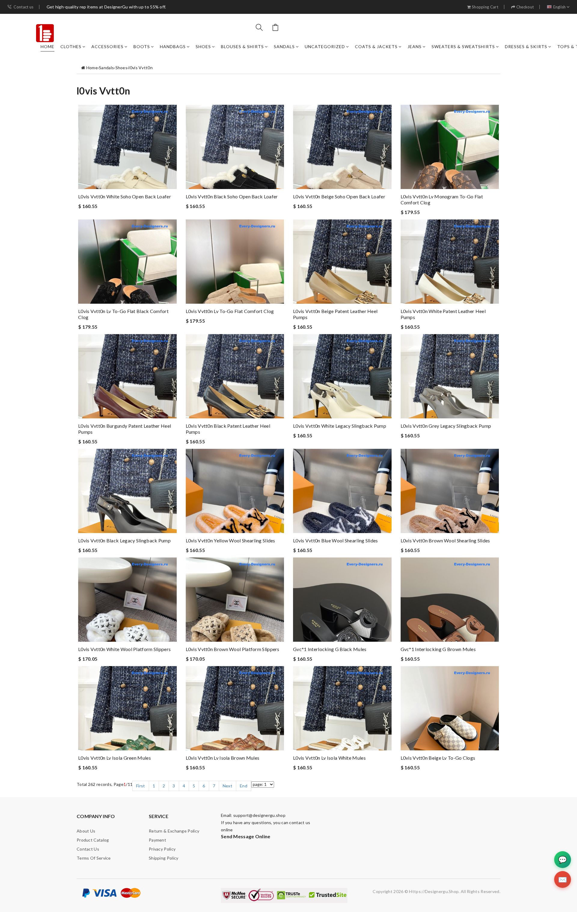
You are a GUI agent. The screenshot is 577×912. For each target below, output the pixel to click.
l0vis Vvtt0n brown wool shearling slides (445, 540)
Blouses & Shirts (242, 46)
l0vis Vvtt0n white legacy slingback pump (339, 426)
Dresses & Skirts (526, 46)
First (140, 785)
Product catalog (93, 839)
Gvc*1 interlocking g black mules (330, 649)
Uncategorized (325, 46)
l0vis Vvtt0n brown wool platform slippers (232, 649)
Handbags (173, 46)
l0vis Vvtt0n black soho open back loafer (232, 196)
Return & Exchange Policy (174, 830)
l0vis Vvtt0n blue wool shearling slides (335, 540)
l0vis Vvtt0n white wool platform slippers (124, 649)
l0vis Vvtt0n (141, 67)
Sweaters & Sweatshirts (463, 46)
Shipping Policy (164, 858)
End (243, 785)
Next (227, 785)
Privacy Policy (162, 849)
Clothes (70, 46)
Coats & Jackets (376, 46)
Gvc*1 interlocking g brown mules (438, 649)
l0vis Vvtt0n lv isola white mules (329, 758)
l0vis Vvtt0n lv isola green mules (114, 758)
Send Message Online (245, 836)
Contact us (23, 7)
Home (47, 46)
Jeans (415, 46)
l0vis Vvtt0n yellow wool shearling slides (230, 540)
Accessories (107, 46)
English (559, 7)
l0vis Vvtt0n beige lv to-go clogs (438, 758)
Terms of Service (94, 858)
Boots (141, 46)
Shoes (203, 46)
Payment (157, 839)
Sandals (284, 46)
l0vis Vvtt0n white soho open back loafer (124, 196)
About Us (86, 830)
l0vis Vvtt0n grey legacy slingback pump (446, 426)
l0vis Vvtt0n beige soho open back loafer (339, 196)
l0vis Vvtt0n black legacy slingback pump (124, 540)
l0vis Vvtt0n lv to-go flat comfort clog (230, 311)
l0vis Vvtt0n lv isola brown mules (223, 758)
